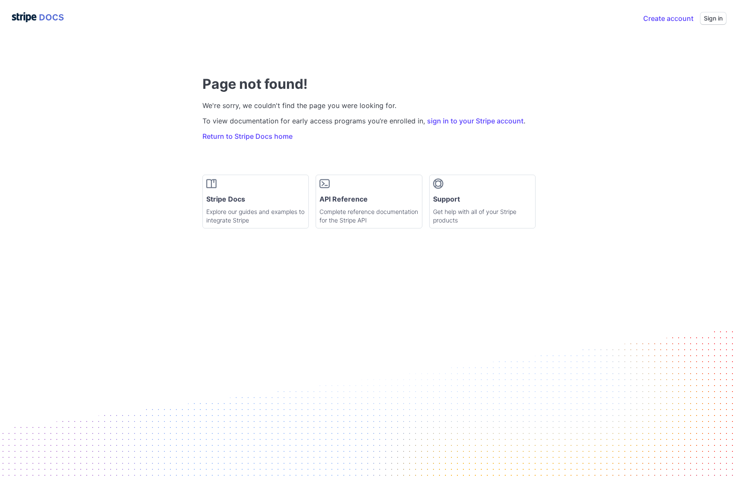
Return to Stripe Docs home (247, 136)
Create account (668, 18)
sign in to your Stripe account (475, 121)
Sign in (713, 18)
